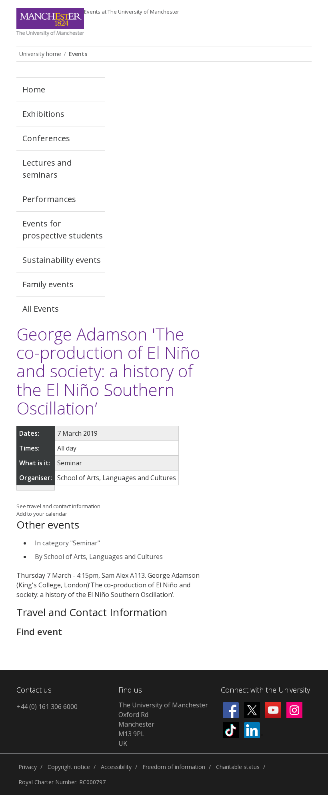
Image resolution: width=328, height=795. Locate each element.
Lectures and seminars (47, 168)
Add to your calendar (41, 513)
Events (131, 11)
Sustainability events (61, 259)
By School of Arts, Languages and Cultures (99, 556)
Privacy (27, 767)
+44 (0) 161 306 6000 (47, 706)
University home (40, 54)
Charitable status (238, 767)
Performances (49, 199)
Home (33, 89)
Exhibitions (43, 113)
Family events (48, 284)
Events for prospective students (62, 229)
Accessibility (116, 767)
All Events (40, 308)
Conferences (46, 138)
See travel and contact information (58, 506)
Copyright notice (69, 767)
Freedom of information (173, 767)
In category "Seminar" (67, 543)
